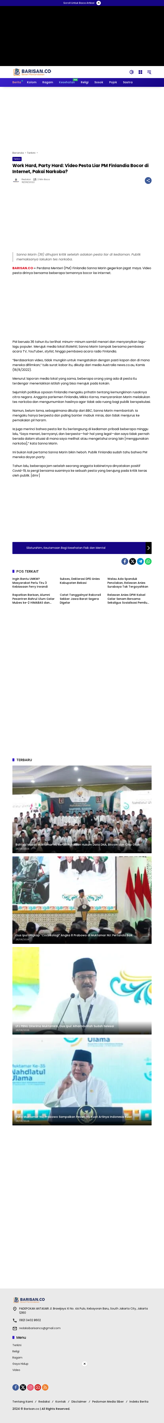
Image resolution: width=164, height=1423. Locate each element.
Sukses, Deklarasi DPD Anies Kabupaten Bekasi (80, 581)
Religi (15, 1351)
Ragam (17, 1358)
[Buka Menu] (140, 72)
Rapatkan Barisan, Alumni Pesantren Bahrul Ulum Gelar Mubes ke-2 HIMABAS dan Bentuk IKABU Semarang (33, 599)
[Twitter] (132, 561)
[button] (131, 72)
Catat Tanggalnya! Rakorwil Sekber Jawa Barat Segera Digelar (80, 599)
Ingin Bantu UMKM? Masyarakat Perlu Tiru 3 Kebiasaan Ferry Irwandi (30, 583)
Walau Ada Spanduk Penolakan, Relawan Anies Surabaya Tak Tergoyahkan (127, 583)
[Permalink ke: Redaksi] (17, 180)
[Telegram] (140, 561)
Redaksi (26, 179)
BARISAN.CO (22, 268)
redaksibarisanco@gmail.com (40, 1328)
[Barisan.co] (32, 72)
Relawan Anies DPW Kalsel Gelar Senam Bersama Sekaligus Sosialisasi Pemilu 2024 (127, 599)
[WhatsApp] (148, 561)
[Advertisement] (82, 119)
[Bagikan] (148, 180)
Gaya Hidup (20, 1364)
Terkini (17, 159)
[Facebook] (124, 561)
